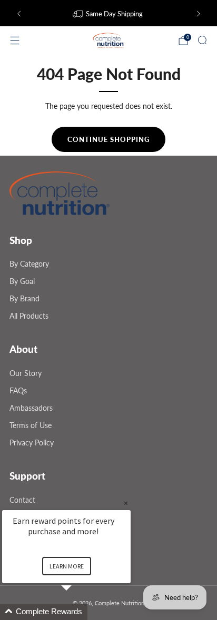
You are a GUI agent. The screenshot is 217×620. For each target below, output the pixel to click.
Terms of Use (30, 425)
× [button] (126, 503)
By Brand (24, 298)
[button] (79, 612)
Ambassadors (31, 407)
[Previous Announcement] (19, 13)
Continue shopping (108, 139)
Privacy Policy (31, 442)
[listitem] (108, 13)
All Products (28, 315)
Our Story (25, 373)
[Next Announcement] (198, 13)
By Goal (22, 281)
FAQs (18, 390)
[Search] (202, 40)
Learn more (67, 566)
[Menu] (14, 40)
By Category (29, 263)
